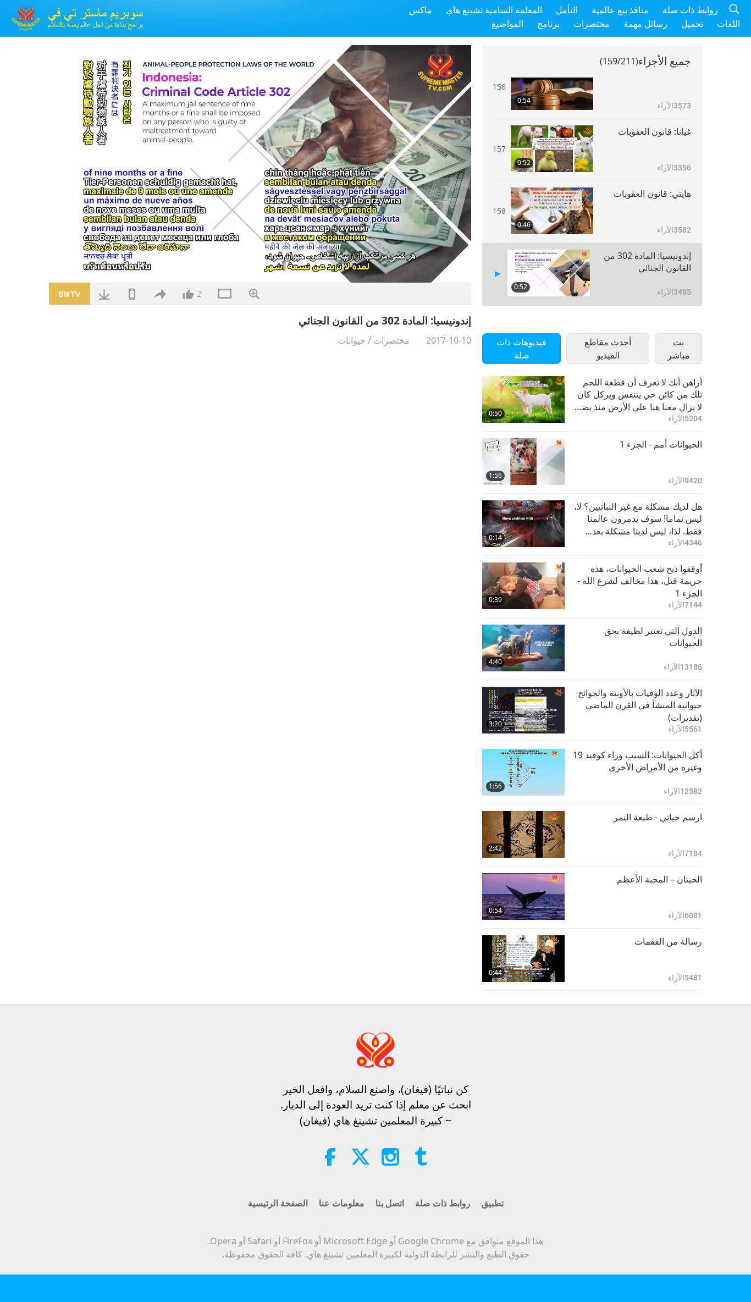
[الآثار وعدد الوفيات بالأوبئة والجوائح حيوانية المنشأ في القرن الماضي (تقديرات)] (523, 710)
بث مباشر (678, 348)
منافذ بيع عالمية (620, 10)
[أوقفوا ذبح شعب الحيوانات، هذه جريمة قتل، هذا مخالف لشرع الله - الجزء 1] (523, 585)
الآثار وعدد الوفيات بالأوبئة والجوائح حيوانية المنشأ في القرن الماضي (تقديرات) (640, 705)
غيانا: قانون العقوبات (654, 131)
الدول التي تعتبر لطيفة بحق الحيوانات (653, 637)
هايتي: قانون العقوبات (652, 193)
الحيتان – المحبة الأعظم (659, 879)
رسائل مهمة (645, 24)
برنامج (548, 24)
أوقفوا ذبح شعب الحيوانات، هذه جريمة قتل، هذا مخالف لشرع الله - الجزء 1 (639, 580)
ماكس (420, 10)
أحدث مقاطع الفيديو (607, 348)
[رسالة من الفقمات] (523, 958)
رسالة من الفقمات (668, 941)
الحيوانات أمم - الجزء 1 (661, 444)
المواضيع (507, 24)
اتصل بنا (389, 1203)
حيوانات (352, 340)
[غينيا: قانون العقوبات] (552, 86)
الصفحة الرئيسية (278, 1203)
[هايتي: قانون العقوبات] (552, 210)
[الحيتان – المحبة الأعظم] (523, 896)
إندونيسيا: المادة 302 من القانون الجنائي (647, 262)
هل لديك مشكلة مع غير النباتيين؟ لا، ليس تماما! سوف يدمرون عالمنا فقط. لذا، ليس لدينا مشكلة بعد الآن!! (638, 518)
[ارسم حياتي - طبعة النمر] (523, 834)
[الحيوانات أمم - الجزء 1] (523, 461)
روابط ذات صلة (690, 10)
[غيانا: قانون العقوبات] (552, 148)
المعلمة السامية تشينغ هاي (494, 10)
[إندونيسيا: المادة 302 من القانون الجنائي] (548, 273)
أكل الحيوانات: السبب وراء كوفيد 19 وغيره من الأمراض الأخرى (637, 761)
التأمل (567, 10)
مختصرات (591, 24)
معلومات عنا (342, 1203)
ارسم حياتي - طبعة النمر (658, 817)
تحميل (692, 24)
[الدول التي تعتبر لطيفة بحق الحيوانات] (523, 648)
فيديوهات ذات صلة (521, 348)
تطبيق (493, 1203)
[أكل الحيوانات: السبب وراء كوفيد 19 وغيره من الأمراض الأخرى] (523, 772)
